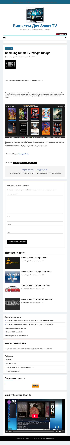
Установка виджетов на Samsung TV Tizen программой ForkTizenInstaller (29, 324)
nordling (9, 57)
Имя (8, 217)
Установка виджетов (37, 2)
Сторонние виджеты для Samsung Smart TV (20, 367)
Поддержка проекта (50, 2)
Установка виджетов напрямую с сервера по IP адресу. (34, 349)
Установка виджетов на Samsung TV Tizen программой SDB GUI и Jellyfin (29, 320)
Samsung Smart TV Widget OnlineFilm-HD (36, 299)
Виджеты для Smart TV (35, 26)
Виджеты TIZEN (25, 2)
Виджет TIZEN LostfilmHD (14, 332)
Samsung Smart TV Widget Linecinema (35, 285)
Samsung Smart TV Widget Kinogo (25, 163)
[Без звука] (60, 431)
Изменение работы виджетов (16, 328)
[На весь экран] (63, 431)
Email (9, 224)
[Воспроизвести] (7, 431)
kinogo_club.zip (23, 154)
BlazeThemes (50, 438)
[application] (35, 416)
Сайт (8, 232)
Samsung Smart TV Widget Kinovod (34, 258)
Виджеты (16, 2)
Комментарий (12, 194)
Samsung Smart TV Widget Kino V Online (36, 272)
